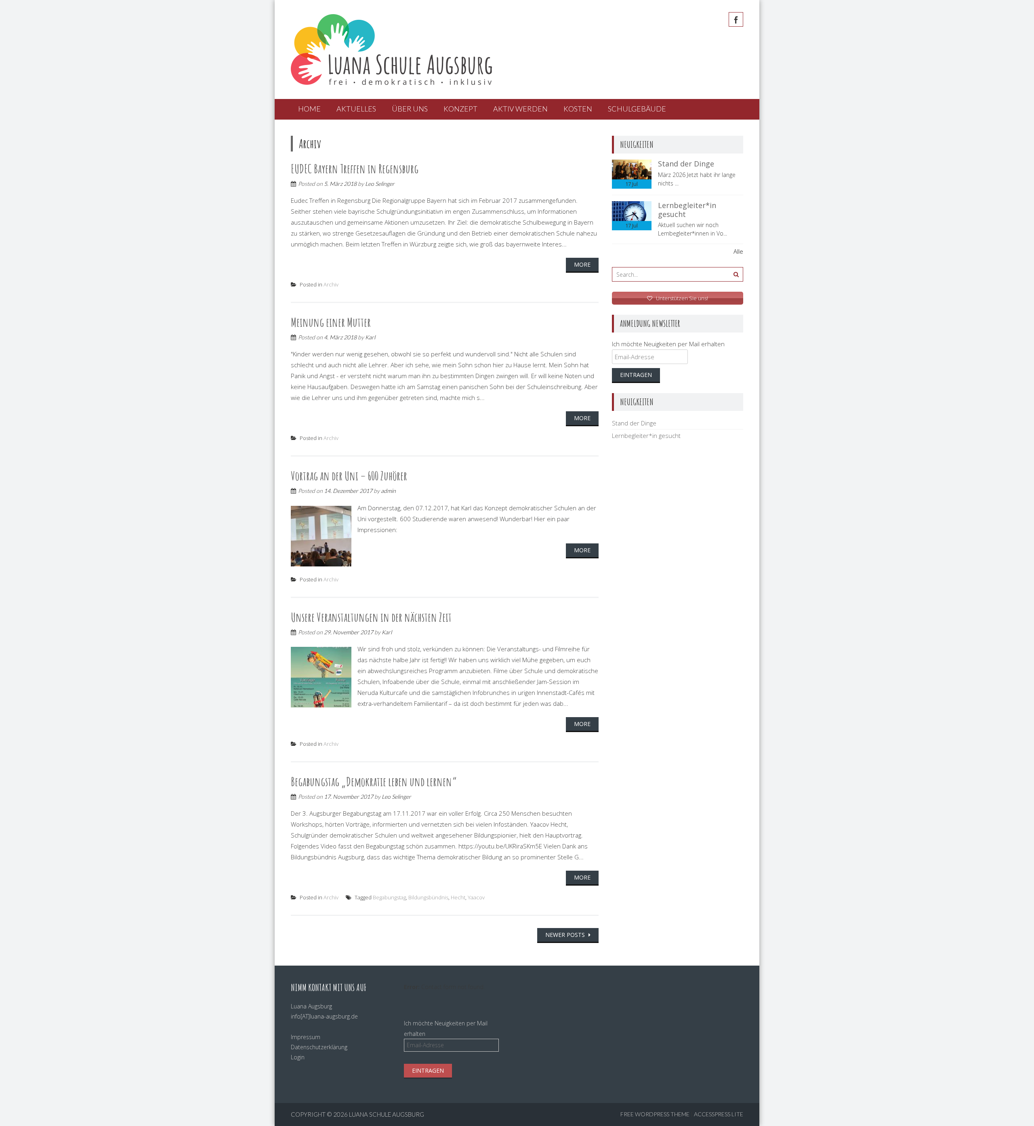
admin (388, 490)
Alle (738, 251)
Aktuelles (356, 108)
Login (298, 1057)
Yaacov (476, 897)
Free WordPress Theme (654, 1114)
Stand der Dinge (686, 163)
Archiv (331, 284)
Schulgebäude (637, 108)
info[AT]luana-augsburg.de (324, 1016)
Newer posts (565, 935)
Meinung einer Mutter (331, 322)
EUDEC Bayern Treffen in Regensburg (354, 168)
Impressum (305, 1037)
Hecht (458, 897)
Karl (370, 337)
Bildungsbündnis (428, 897)
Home (309, 108)
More (582, 264)
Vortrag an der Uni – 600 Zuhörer (349, 475)
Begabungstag (389, 897)
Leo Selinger (380, 183)
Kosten (577, 108)
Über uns (410, 108)
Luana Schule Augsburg (386, 1114)
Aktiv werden (520, 108)
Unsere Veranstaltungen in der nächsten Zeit (371, 617)
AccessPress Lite (718, 1114)
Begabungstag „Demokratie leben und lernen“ (374, 781)
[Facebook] (736, 19)
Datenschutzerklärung (319, 1047)
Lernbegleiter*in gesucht (687, 209)
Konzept (460, 108)
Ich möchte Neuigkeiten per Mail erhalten (668, 344)
